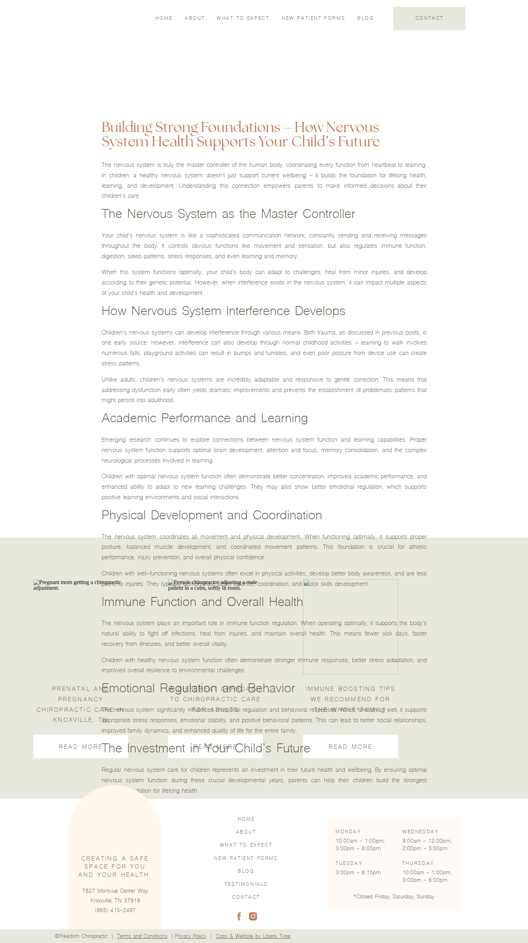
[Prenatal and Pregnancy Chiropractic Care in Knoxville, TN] (80, 626)
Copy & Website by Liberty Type (253, 936)
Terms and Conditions (142, 936)
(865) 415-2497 (115, 911)
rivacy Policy (192, 936)
